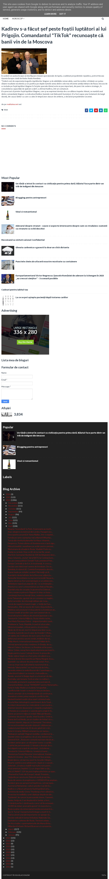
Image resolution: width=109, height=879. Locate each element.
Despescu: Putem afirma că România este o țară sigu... (31, 543)
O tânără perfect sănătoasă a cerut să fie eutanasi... (31, 803)
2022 (8, 840)
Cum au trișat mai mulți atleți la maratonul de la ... (29, 664)
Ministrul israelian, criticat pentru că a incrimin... (28, 627)
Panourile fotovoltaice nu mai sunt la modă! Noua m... (31, 578)
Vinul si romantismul (26, 211)
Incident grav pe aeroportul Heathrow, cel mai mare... (31, 783)
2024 (8, 500)
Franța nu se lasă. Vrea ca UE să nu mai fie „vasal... (29, 552)
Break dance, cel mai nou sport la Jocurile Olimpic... (30, 760)
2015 (8, 861)
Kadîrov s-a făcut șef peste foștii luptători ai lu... (29, 789)
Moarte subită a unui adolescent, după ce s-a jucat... (31, 763)
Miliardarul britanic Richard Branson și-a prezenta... (30, 826)
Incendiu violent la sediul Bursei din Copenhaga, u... (30, 670)
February (12, 832)
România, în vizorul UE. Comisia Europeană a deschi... (31, 569)
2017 (8, 855)
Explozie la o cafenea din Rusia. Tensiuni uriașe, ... (29, 820)
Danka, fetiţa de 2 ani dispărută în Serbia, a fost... (29, 800)
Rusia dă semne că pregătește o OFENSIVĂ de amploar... (33, 780)
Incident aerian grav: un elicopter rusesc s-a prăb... (30, 742)
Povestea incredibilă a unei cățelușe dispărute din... (30, 794)
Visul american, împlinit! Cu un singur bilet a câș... (29, 768)
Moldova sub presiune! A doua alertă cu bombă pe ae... (32, 609)
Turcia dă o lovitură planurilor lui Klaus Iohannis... (29, 540)
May (10, 523)
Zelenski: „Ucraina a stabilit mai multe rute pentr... (29, 765)
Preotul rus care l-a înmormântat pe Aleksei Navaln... (31, 586)
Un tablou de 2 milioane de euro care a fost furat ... (30, 636)
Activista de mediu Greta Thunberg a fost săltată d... (31, 791)
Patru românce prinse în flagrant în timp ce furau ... (30, 592)
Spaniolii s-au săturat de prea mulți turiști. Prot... (29, 661)
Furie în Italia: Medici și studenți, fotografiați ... (28, 687)
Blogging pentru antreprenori (31, 197)
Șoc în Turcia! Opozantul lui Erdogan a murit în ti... (29, 812)
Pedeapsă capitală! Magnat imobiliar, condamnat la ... (31, 734)
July (10, 517)
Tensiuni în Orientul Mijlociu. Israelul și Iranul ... (28, 751)
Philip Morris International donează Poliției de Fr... (29, 641)
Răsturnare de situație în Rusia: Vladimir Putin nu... (30, 549)
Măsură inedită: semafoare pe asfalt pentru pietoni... (31, 546)
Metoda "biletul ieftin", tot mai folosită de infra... (29, 667)
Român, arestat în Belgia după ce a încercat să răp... (30, 676)
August (11, 514)
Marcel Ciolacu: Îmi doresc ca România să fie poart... (30, 647)
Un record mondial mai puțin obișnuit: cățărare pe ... (30, 725)
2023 (8, 838)
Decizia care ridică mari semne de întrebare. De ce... (30, 566)
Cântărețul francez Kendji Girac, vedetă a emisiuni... (30, 595)
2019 (8, 849)
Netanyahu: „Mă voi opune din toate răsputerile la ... (31, 607)
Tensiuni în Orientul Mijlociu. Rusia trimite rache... (29, 618)
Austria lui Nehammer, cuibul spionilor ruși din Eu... (30, 786)
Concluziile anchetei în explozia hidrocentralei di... (29, 682)
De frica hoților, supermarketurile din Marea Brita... (30, 823)
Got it (62, 14)
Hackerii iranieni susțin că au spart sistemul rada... (29, 699)
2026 (8, 494)
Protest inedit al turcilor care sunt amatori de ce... (29, 612)
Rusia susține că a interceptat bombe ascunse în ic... (31, 809)
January (12, 835)
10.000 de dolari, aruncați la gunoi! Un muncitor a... (30, 806)
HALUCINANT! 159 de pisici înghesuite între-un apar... (32, 771)
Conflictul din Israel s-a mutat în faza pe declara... (29, 690)
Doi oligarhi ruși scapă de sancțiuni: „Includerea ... (29, 748)
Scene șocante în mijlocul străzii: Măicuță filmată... (30, 713)
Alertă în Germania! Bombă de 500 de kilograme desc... (32, 555)
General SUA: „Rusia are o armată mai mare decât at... (31, 739)
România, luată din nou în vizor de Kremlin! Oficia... (30, 633)
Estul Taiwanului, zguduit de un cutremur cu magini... (31, 598)
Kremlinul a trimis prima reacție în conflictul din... (29, 696)
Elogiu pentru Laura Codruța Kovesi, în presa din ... (30, 653)
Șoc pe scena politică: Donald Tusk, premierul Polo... (31, 560)
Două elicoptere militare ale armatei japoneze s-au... (30, 615)
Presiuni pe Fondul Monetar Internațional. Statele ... (30, 754)
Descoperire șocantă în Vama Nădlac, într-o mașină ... (31, 534)
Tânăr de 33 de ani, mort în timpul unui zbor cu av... (30, 630)
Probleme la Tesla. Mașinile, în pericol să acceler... (29, 624)
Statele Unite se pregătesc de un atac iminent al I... (30, 736)
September (13, 511)
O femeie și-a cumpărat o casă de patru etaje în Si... (30, 711)
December (13, 503)
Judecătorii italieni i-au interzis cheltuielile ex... (28, 673)
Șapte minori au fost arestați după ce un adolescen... (31, 581)
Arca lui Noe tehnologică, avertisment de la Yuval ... (30, 702)
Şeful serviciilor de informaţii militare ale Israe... (28, 601)
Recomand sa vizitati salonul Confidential (23, 239)
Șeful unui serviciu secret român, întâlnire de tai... (29, 638)
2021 (8, 843)
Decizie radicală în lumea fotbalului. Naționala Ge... (29, 817)
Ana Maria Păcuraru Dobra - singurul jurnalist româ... (30, 621)
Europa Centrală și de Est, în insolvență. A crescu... (30, 563)
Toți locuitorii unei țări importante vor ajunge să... (29, 814)
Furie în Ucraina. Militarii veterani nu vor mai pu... (29, 731)
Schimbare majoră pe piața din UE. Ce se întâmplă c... (31, 583)
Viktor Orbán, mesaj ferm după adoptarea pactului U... (31, 650)
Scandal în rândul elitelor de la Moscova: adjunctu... (30, 575)
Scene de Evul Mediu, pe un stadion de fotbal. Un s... (31, 719)
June (10, 520)
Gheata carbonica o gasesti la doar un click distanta (42, 247)
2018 (8, 852)
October (12, 508)
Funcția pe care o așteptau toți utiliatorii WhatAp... (30, 537)
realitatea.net (12, 104)
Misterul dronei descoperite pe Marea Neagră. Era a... (31, 659)
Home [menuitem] (6, 18)
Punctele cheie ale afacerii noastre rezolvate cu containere (46, 261)
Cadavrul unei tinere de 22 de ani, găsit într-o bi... (29, 728)
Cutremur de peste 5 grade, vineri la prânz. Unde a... (30, 716)
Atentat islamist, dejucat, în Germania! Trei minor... (30, 722)
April (10, 526)
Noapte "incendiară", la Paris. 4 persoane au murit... (30, 529)
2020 (8, 846)
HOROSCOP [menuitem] (17, 18)
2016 (8, 858)
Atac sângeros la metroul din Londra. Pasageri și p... (30, 532)
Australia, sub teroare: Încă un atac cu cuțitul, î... (29, 679)
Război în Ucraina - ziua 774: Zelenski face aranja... (29, 757)
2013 (8, 866)
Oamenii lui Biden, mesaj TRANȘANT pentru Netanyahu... (33, 685)
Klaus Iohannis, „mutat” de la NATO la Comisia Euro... (31, 558)
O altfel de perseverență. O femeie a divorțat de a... (30, 745)
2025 (8, 497)
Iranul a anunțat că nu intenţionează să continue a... (30, 693)
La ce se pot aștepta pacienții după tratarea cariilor (42, 297)
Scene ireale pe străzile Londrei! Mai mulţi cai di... (29, 572)
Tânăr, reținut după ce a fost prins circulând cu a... (29, 656)
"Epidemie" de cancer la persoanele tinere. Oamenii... (31, 797)
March (11, 829)
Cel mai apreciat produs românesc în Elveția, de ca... (30, 644)
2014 (8, 864)
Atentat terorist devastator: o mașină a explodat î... (30, 708)
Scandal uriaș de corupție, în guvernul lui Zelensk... (30, 589)
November (13, 506)
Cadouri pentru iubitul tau (14, 289)
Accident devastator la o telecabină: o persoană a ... (30, 705)
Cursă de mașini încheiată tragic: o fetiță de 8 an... (30, 604)
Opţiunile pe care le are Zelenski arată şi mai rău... (29, 777)
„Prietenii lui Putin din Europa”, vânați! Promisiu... (29, 774)
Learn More (50, 14)
